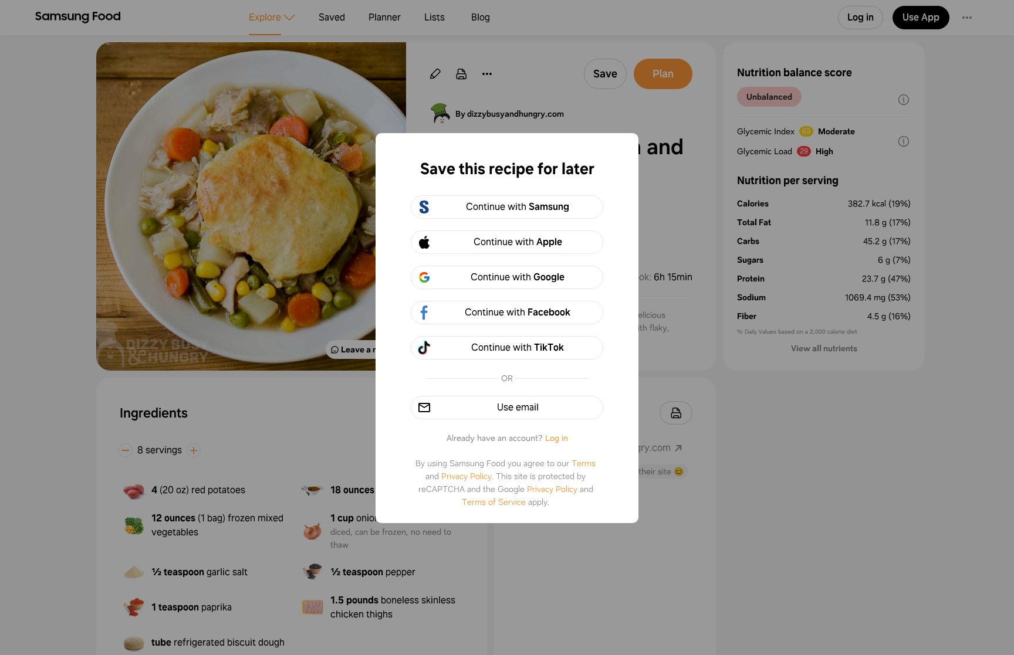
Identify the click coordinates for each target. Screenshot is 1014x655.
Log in (556, 438)
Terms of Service (494, 502)
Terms (584, 463)
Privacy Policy (466, 476)
